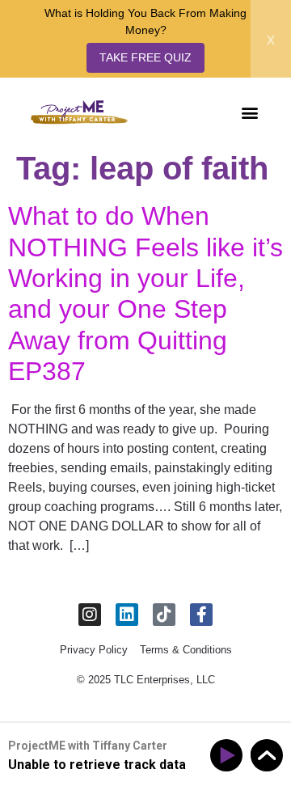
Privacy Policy (94, 650)
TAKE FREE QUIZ (145, 57)
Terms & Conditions (186, 650)
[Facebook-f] (201, 614)
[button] (249, 112)
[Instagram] (89, 614)
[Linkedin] (127, 614)
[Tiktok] (164, 614)
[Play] (229, 755)
